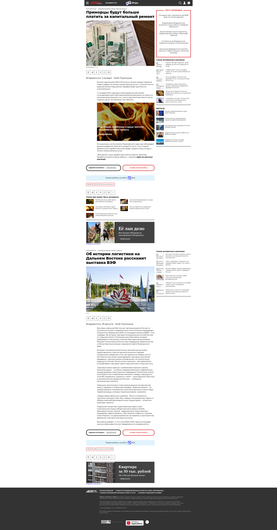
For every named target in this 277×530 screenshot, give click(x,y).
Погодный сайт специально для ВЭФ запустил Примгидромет (173, 16)
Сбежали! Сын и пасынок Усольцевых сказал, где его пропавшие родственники (178, 284)
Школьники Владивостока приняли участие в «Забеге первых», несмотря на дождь (174, 51)
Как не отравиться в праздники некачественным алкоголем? (140, 207)
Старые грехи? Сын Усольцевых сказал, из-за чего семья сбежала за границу (178, 71)
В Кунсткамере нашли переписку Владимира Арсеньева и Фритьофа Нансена (173, 33)
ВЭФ (87, 313)
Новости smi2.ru (93, 244)
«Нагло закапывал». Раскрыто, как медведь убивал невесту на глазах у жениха (178, 263)
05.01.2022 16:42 (91, 9)
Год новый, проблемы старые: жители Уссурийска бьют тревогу (121, 128)
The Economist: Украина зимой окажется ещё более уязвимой (175, 119)
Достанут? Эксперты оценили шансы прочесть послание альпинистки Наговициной (178, 255)
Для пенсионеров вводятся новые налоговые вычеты (141, 200)
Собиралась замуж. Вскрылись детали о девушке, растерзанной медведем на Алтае (177, 85)
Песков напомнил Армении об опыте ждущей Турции (177, 126)
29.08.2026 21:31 (91, 250)
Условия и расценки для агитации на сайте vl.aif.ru (118, 493)
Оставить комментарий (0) (138, 168)
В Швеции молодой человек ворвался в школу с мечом (174, 140)
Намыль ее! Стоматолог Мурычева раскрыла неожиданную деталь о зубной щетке (177, 291)
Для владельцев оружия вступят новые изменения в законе (106, 214)
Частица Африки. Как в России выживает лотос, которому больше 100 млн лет (177, 78)
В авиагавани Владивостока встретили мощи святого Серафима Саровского (173, 25)
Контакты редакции (106, 490)
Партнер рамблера (118, 522)
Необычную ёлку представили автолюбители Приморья (105, 200)
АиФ (96, 67)
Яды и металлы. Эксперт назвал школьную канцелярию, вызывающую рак (176, 277)
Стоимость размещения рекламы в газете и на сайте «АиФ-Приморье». (140, 490)
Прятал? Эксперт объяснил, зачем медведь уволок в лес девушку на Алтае (177, 64)
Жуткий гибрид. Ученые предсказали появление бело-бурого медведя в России (178, 270)
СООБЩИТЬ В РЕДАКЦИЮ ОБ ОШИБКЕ (150, 493)
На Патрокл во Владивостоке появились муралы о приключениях (173, 42)
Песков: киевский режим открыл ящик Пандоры (176, 112)
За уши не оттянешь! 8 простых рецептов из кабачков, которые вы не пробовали (178, 93)
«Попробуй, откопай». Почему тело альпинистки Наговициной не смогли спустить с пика (177, 100)
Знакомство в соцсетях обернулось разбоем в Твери (177, 133)
